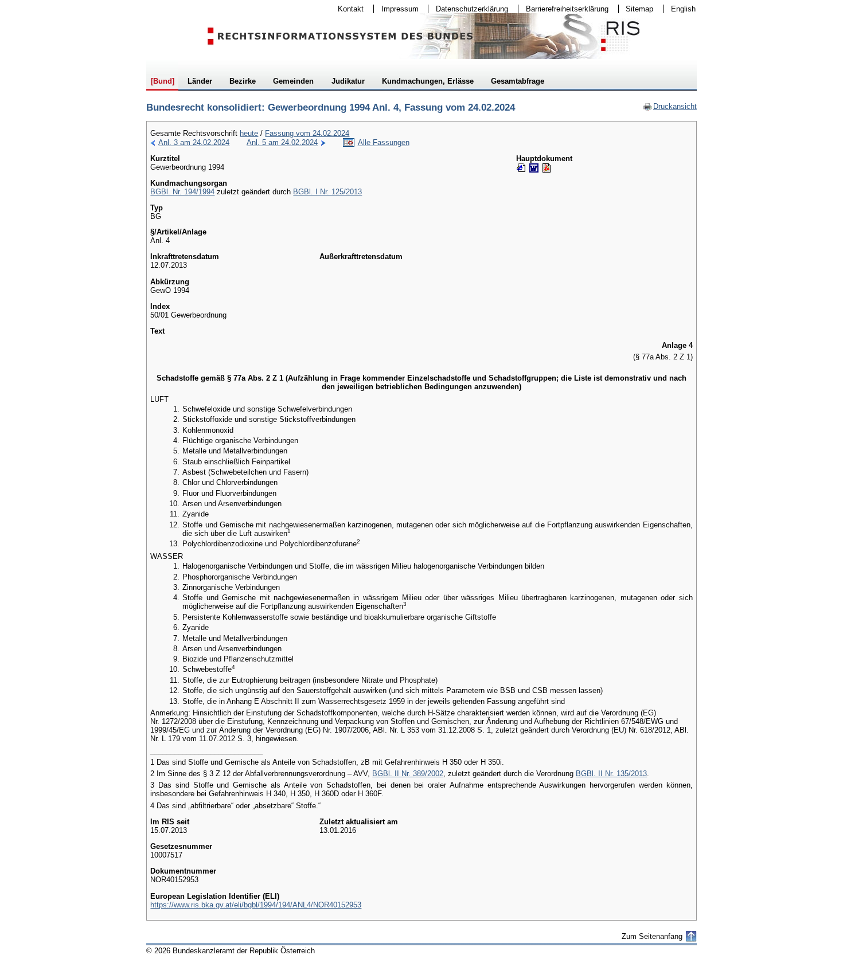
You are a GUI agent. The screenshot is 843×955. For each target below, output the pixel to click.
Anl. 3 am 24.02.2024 (193, 142)
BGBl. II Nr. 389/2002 (407, 773)
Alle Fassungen (383, 142)
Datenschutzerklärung (468, 9)
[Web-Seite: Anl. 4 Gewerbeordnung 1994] (521, 168)
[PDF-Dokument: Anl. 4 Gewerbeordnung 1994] (546, 168)
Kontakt (347, 9)
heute (249, 133)
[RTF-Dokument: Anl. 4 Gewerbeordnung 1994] (534, 168)
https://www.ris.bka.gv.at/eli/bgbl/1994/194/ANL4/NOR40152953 (255, 905)
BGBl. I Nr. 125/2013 (327, 191)
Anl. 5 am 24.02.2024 (282, 142)
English (683, 9)
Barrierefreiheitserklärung (563, 9)
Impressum (396, 9)
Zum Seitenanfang (652, 936)
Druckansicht (670, 106)
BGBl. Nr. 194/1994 (182, 191)
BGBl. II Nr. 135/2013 (611, 773)
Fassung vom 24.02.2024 (307, 133)
